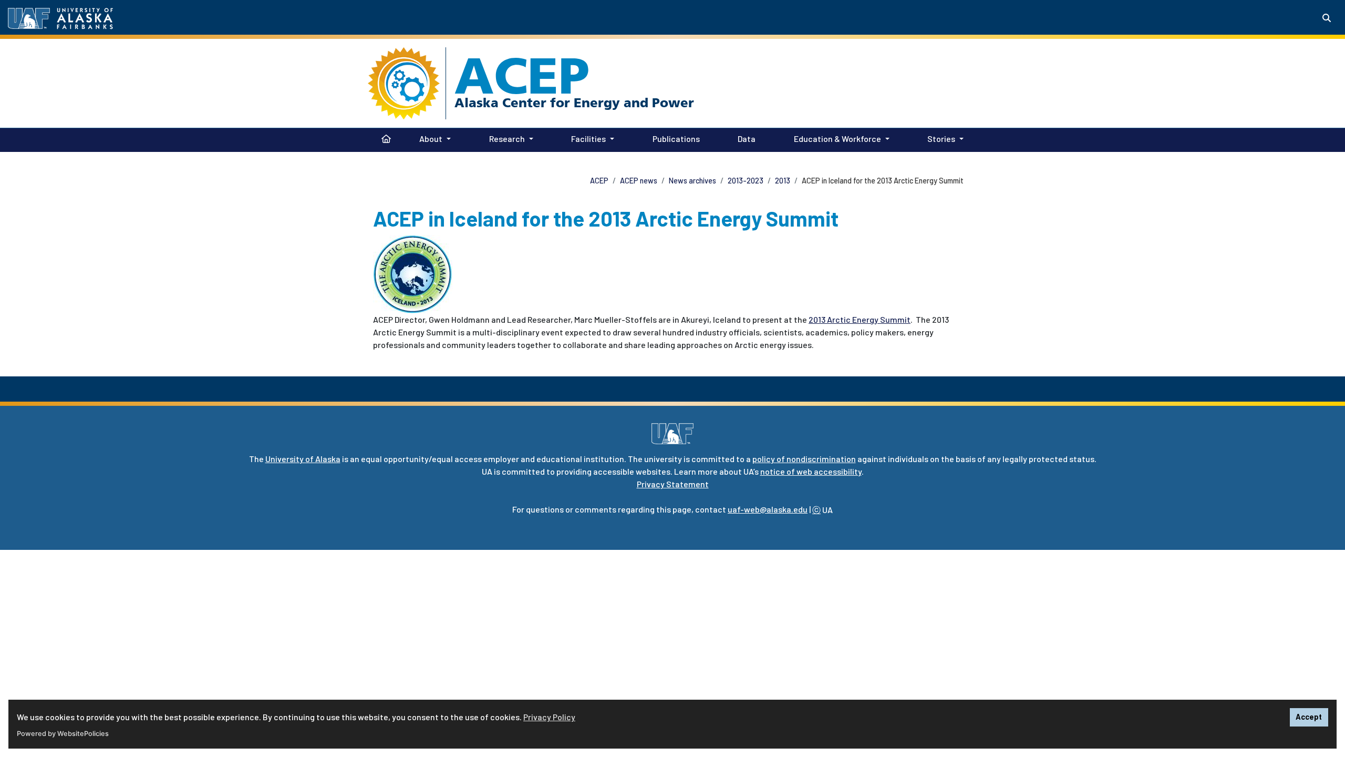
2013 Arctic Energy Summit (860, 319)
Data (744, 138)
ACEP (521, 75)
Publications (674, 138)
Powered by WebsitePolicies (63, 734)
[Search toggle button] (1326, 17)
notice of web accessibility (811, 471)
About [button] (430, 139)
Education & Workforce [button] (837, 139)
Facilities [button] (588, 139)
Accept (1309, 716)
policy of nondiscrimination (804, 459)
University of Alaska (302, 459)
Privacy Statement (673, 484)
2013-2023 (745, 180)
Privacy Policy (549, 717)
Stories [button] (941, 139)
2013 (782, 180)
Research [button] (507, 139)
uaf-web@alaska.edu (768, 509)
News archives (692, 180)
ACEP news (638, 180)
